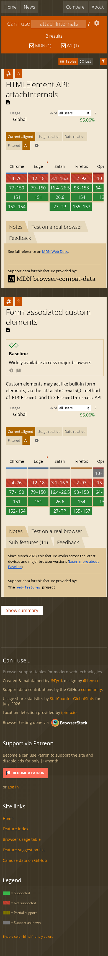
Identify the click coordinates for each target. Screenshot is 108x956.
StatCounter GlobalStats (72, 698)
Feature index (15, 828)
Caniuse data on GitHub (25, 860)
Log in (13, 787)
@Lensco (91, 680)
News (29, 7)
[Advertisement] (54, 629)
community (91, 689)
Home (10, 7)
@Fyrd (56, 680)
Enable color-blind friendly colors (28, 936)
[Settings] (96, 24)
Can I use (18, 23)
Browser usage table (22, 839)
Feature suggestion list (24, 849)
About (98, 7)
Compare (75, 7)
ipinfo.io (68, 712)
